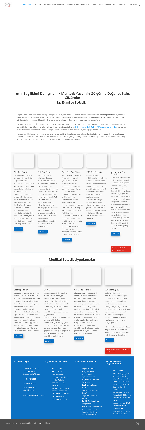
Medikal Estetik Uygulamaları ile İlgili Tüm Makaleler (117, 350)
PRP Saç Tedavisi (94, 172)
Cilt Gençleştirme (82, 289)
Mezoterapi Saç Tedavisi (118, 173)
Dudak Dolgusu (112, 289)
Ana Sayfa (27, 5)
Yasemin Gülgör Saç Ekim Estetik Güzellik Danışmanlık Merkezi (72, 15)
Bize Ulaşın (132, 5)
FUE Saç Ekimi (44, 172)
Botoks (47, 289)
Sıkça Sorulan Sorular (107, 5)
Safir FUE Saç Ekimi (71, 172)
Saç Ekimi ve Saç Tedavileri (54, 5)
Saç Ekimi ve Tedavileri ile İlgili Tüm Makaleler (120, 249)
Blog (94, 5)
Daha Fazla (18, 229)
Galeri (121, 5)
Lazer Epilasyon (21, 289)
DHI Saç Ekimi (20, 172)
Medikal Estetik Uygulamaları (78, 5)
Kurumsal (37, 5)
